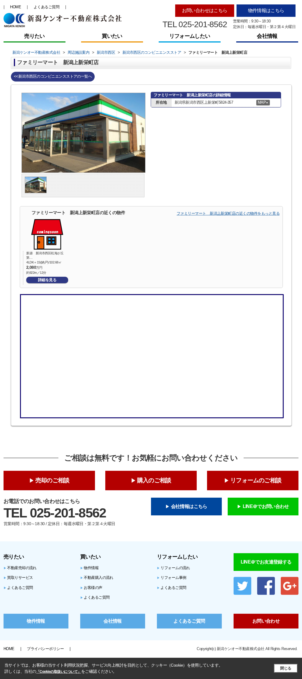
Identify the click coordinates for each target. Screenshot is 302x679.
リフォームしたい (189, 36)
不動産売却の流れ (20, 568)
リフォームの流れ (173, 568)
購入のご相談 (154, 480)
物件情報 (89, 568)
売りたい (34, 36)
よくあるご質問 (46, 7)
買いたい (112, 36)
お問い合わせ (266, 620)
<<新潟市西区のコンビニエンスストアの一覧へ (53, 76)
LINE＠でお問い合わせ (266, 506)
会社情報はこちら (189, 506)
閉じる (285, 668)
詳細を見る (47, 280)
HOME (15, 7)
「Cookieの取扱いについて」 (58, 672)
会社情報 (267, 36)
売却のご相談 (52, 480)
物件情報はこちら (266, 10)
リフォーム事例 (171, 577)
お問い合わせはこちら (204, 10)
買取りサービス (18, 577)
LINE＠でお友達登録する (266, 561)
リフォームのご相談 (255, 480)
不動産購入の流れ (96, 577)
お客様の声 (91, 587)
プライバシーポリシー (45, 649)
